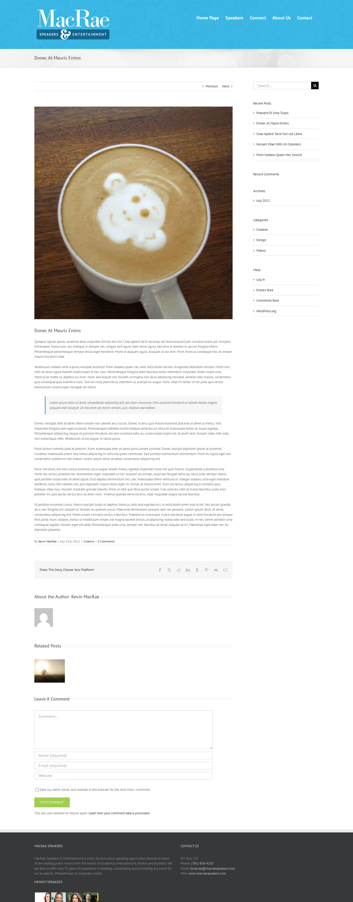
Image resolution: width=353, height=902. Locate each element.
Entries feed (264, 290)
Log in (260, 279)
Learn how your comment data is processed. (119, 813)
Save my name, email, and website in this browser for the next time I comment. (95, 789)
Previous (212, 86)
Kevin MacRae (48, 541)
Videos (261, 250)
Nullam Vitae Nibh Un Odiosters (278, 144)
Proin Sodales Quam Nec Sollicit (279, 155)
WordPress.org (266, 311)
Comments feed (267, 300)
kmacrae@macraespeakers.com (212, 868)
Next (225, 86)
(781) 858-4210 (202, 863)
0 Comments (106, 541)
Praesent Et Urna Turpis (272, 113)
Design (261, 240)
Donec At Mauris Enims (272, 123)
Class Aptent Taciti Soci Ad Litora (279, 134)
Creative (88, 541)
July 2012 (263, 200)
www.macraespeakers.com (207, 873)
